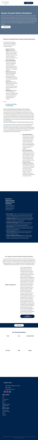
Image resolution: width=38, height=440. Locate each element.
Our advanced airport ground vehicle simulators (12, 124)
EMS (19, 350)
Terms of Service (27, 436)
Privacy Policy (21, 436)
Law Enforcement (30, 335)
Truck (8, 335)
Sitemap (31, 436)
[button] (15, 3)
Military (30, 350)
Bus (19, 335)
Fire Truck (8, 350)
